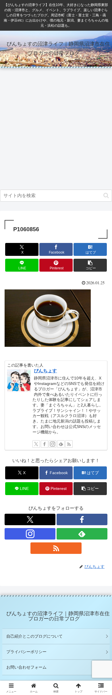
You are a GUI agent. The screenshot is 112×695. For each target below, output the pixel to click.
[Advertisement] (56, 129)
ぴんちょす (45, 370)
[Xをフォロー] (36, 444)
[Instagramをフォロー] (52, 444)
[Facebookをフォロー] (44, 444)
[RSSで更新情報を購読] (69, 444)
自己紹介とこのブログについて (34, 636)
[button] (106, 195)
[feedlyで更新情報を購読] (61, 444)
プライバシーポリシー (26, 651)
